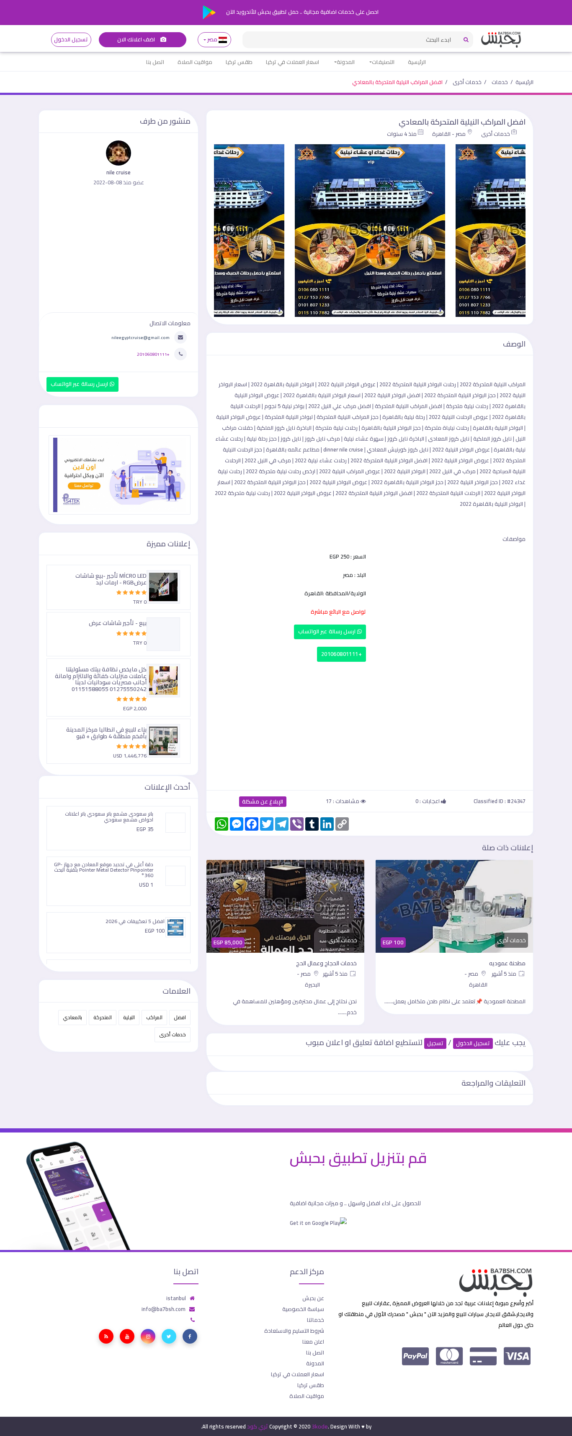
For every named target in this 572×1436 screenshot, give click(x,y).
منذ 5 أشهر (505, 974)
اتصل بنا (155, 62)
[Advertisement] (370, 724)
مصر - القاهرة (449, 134)
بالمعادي (72, 1017)
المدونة (346, 62)
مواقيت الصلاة (195, 62)
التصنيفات (383, 62)
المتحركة (102, 1017)
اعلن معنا (313, 1342)
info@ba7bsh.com (164, 1309)
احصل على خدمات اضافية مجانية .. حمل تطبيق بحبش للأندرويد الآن (302, 12)
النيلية (129, 1017)
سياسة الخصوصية (303, 1309)
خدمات (500, 82)
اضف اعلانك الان (137, 39)
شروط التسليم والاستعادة (294, 1331)
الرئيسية (417, 62)
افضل (180, 1017)
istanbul (176, 1298)
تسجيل (435, 1043)
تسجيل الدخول (71, 39)
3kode (320, 1426)
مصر (212, 39)
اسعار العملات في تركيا (292, 62)
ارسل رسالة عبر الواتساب (327, 631)
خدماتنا (315, 1320)
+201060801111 (341, 654)
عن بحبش (313, 1298)
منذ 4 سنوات (402, 134)
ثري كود (257, 1426)
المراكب (154, 1017)
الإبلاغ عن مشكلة (262, 801)
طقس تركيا (239, 62)
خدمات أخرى (467, 82)
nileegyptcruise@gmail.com (140, 337)
